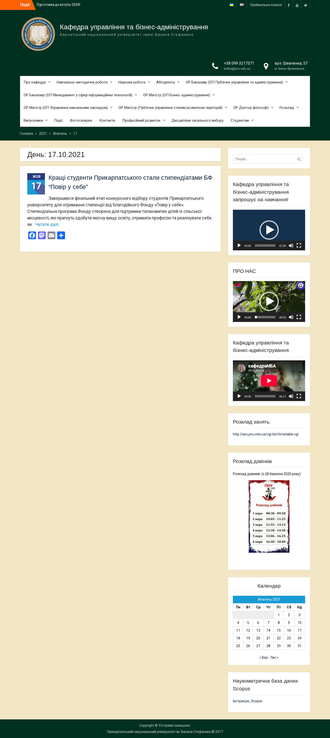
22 (279, 638)
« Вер (263, 657)
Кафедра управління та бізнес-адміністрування (134, 27)
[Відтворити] (239, 245)
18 (238, 638)
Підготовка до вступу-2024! (58, 5)
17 (299, 630)
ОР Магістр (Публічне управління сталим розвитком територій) (170, 107)
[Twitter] (305, 5)
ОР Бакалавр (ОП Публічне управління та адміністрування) (234, 82)
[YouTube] (297, 5)
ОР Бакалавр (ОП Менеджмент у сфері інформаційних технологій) (78, 95)
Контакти (107, 120)
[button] (269, 230)
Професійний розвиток (141, 120)
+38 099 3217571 (239, 63)
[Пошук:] (268, 159)
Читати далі (46, 224)
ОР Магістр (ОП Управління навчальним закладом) (66, 107)
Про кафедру (35, 82)
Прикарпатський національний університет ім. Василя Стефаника (159, 732)
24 (299, 638)
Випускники (33, 120)
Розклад (287, 107)
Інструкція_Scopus (247, 701)
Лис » (274, 657)
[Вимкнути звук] (291, 245)
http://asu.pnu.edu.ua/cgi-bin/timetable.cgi (265, 434)
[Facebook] (288, 5)
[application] (269, 230)
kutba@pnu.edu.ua (237, 68)
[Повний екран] (298, 245)
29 (279, 646)
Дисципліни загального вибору (197, 120)
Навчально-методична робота (82, 82)
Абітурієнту (165, 82)
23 (289, 638)
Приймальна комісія (266, 5)
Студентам (240, 120)
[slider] (265, 245)
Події (58, 120)
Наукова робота (131, 82)
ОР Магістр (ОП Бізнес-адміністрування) (176, 95)
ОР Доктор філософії (251, 107)
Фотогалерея (81, 120)
